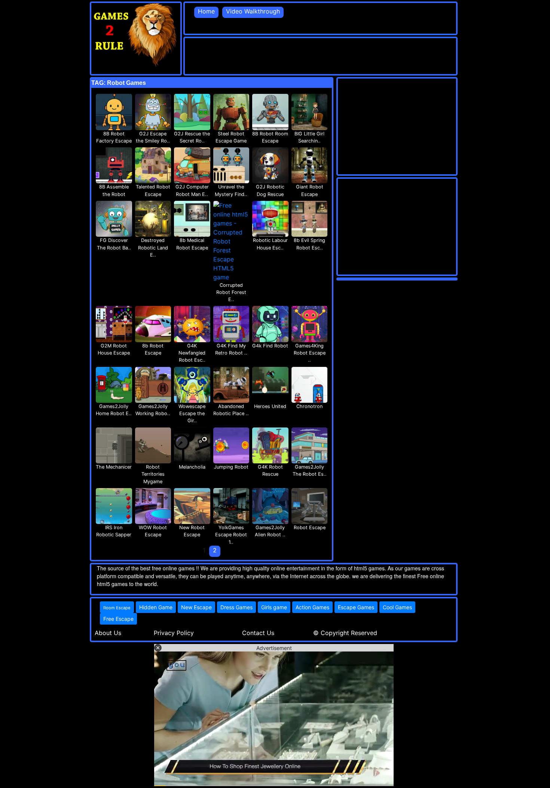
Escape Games (356, 607)
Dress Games (236, 607)
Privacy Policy (174, 633)
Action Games (312, 607)
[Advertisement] (321, 55)
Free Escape (118, 619)
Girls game (274, 607)
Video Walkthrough (253, 11)
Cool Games (397, 607)
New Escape (196, 607)
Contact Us (258, 633)
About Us (108, 633)
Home (206, 11)
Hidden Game (155, 607)
